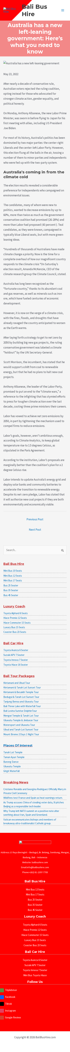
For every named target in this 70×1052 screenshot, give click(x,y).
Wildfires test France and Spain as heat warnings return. (33, 797)
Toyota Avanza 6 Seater (15, 650)
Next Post (35, 529)
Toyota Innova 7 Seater (15, 659)
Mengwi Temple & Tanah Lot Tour (21, 715)
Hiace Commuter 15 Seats (17, 622)
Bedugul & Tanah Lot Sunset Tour (21, 697)
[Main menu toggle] (63, 10)
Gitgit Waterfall (11, 771)
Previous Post (35, 519)
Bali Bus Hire (34, 10)
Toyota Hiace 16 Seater (15, 664)
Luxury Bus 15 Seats (14, 627)
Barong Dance (11, 761)
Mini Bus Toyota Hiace (35, 975)
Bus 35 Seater (10, 590)
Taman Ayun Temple (13, 757)
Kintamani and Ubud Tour (16, 682)
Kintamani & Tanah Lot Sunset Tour (22, 687)
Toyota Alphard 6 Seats (15, 613)
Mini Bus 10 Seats (12, 570)
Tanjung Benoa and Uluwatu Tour (21, 701)
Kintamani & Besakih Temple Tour (21, 692)
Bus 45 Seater (10, 595)
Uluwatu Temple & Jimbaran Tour (20, 720)
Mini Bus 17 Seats (12, 580)
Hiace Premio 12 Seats (15, 617)
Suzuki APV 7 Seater (13, 655)
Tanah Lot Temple (12, 752)
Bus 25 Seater (10, 585)
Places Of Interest (17, 745)
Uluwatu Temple (12, 766)
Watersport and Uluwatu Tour (19, 724)
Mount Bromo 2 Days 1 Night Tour (21, 734)
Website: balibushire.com (35, 862)
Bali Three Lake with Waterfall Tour (22, 706)
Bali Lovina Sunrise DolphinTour (20, 710)
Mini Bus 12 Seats (12, 575)
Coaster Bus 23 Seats (14, 632)
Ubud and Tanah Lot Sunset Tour (20, 729)
